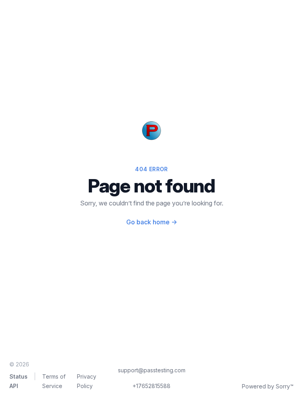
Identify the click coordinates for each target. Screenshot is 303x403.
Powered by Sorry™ (268, 386)
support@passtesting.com (151, 370)
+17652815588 (151, 386)
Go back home (151, 222)
